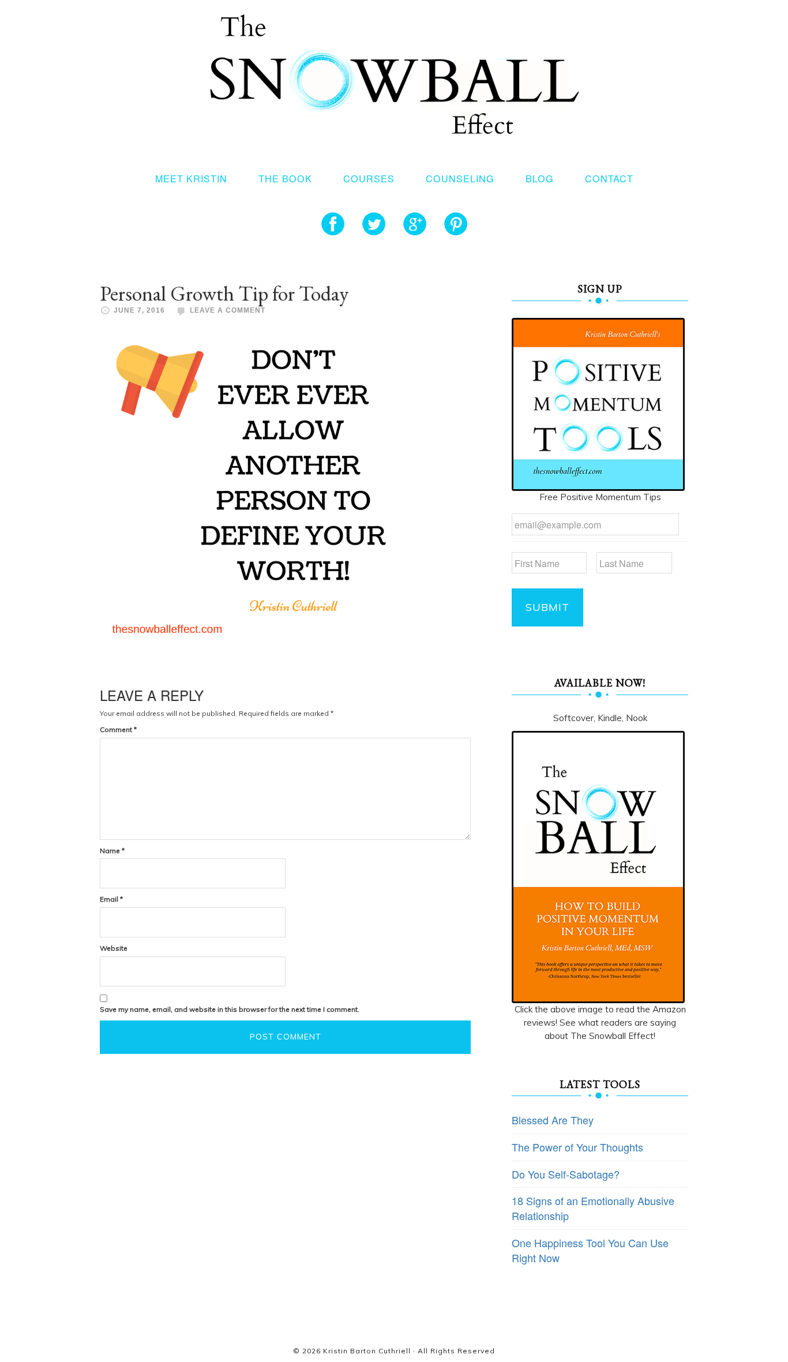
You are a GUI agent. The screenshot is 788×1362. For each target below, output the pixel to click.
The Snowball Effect (394, 74)
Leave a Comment (227, 310)
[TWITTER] (373, 223)
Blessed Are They (553, 1119)
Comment (118, 729)
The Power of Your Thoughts (577, 1146)
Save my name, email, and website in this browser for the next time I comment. (229, 1009)
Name (112, 850)
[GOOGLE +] (414, 223)
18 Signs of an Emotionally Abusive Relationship (593, 1208)
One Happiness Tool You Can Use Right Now (590, 1250)
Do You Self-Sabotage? (566, 1173)
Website (113, 948)
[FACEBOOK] (332, 223)
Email (111, 899)
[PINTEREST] (455, 223)
